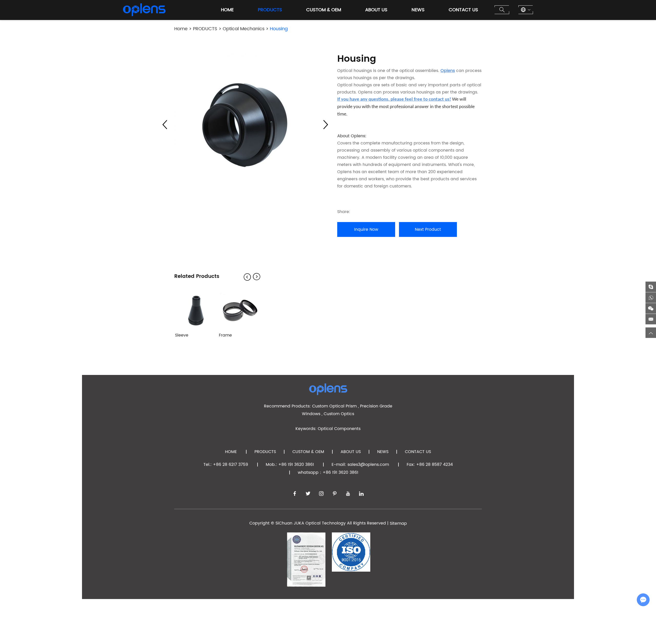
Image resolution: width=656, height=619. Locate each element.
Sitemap (398, 523)
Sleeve (181, 335)
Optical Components (339, 428)
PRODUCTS (270, 10)
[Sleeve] (196, 310)
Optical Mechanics (243, 29)
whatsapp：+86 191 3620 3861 (328, 472)
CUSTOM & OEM (323, 10)
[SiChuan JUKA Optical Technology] (144, 9)
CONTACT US (463, 10)
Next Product (428, 229)
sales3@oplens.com (368, 464)
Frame (225, 335)
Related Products (196, 276)
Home (227, 10)
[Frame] (240, 310)
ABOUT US (376, 10)
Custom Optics (339, 414)
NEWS (418, 10)
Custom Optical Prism (334, 406)
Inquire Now (366, 229)
